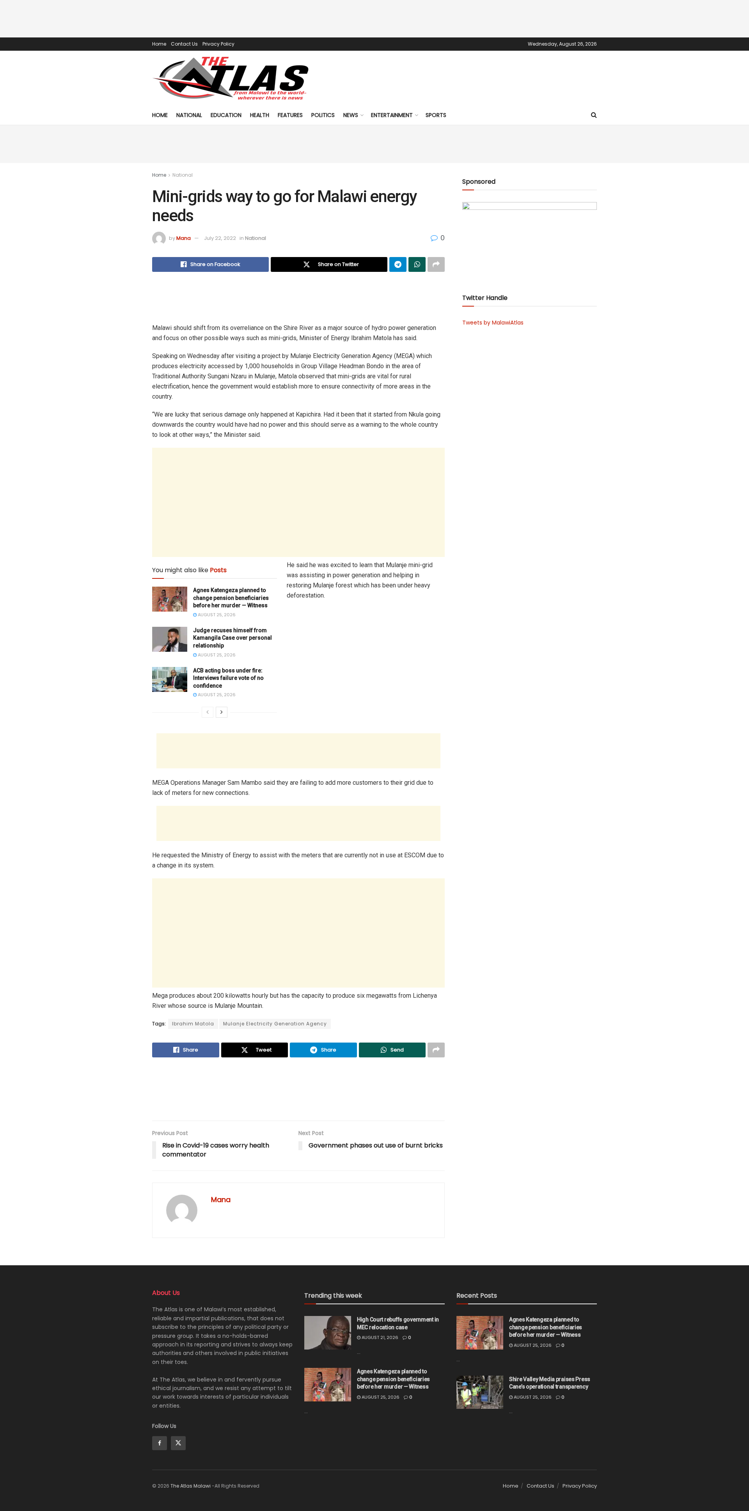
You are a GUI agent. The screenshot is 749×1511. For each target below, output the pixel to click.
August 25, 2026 (216, 615)
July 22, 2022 (220, 238)
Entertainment (392, 115)
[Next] (221, 712)
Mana (183, 238)
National (189, 115)
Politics (323, 115)
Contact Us (184, 44)
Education (226, 115)
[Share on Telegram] (397, 264)
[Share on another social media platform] (436, 264)
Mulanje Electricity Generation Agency (275, 1023)
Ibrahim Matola (193, 1023)
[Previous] (207, 712)
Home (159, 44)
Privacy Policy (218, 44)
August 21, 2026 (379, 1337)
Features (290, 115)
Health (259, 115)
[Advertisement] (374, 17)
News (350, 115)
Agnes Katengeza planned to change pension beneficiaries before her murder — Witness (231, 597)
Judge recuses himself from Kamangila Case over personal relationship (232, 638)
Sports (436, 115)
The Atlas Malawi (190, 1486)
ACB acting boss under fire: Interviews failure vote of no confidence (228, 678)
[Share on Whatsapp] (417, 264)
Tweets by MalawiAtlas (493, 322)
